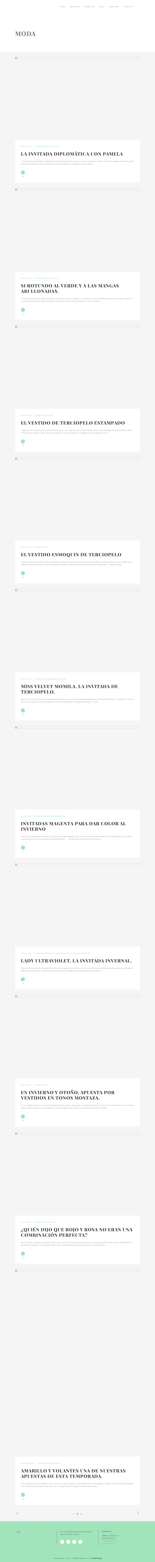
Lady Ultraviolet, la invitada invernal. (76, 961)
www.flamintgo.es (108, 1543)
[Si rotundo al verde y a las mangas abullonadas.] (77, 230)
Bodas (39, 415)
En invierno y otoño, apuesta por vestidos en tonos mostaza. (68, 1095)
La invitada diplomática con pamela (72, 154)
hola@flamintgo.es (108, 1541)
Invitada (40, 146)
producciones (54, 146)
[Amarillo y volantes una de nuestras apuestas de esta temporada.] (77, 1363)
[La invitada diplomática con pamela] (77, 98)
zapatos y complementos (81, 953)
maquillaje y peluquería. (52, 679)
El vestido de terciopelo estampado (73, 423)
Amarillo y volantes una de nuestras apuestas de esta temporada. (73, 1473)
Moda (46, 146)
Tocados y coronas (65, 953)
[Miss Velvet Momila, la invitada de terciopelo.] (77, 630)
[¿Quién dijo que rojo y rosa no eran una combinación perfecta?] (77, 1173)
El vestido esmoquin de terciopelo (71, 554)
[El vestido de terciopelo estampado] (77, 367)
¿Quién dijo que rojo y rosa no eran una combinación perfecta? (77, 1232)
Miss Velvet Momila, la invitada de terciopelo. (69, 689)
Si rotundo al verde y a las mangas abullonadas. (70, 288)
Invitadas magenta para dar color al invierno (73, 826)
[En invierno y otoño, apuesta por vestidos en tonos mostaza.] (77, 1036)
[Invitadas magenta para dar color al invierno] (77, 768)
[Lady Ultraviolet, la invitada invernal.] (77, 905)
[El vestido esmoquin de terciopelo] (77, 499)
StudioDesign (97, 1558)
